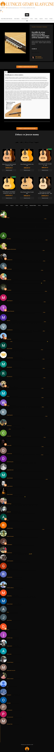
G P (7, 569)
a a (7, 686)
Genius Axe (9, 279)
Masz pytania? (38, 56)
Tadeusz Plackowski (10, 311)
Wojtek (8, 217)
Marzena (8, 320)
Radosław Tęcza (10, 528)
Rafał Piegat (9, 503)
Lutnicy (36, 18)
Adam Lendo (9, 654)
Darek (8, 629)
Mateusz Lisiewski (10, 678)
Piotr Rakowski (9, 710)
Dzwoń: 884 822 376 (39, 57)
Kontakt (51, 18)
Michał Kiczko (9, 552)
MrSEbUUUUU (9, 259)
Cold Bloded (9, 290)
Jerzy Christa (9, 620)
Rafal (8, 387)
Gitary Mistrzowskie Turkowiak (6, 18)
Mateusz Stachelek (10, 536)
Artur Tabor (9, 238)
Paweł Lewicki (9, 645)
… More (45, 218)
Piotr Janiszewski (10, 717)
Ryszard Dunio (9, 577)
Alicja (8, 612)
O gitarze (41, 18)
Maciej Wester (9, 367)
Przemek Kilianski (10, 662)
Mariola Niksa (9, 595)
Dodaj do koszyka (9, 170)
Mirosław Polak (9, 724)
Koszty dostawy (45, 205)
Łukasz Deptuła (9, 486)
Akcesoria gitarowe (25, 18)
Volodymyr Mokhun (10, 587)
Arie (7, 520)
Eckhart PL (9, 511)
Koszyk (46, 18)
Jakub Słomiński (10, 357)
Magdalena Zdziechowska (11, 249)
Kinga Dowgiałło (10, 415)
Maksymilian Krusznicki (11, 670)
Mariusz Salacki (9, 604)
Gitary (7, 205)
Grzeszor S (9, 694)
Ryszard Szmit (9, 376)
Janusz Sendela (9, 494)
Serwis (31, 18)
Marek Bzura (9, 425)
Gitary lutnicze (16, 18)
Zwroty (39, 205)
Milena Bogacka (9, 300)
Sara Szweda (9, 269)
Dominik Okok (9, 453)
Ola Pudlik (8, 703)
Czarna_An (9, 436)
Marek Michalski (10, 478)
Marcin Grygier (9, 348)
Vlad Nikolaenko (10, 329)
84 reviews (3, 210)
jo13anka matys (9, 637)
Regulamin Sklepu (33, 205)
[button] (1, 10)
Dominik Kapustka (10, 461)
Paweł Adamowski (10, 469)
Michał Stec (9, 339)
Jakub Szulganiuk (10, 560)
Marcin (8, 396)
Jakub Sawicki (9, 544)
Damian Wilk (9, 445)
